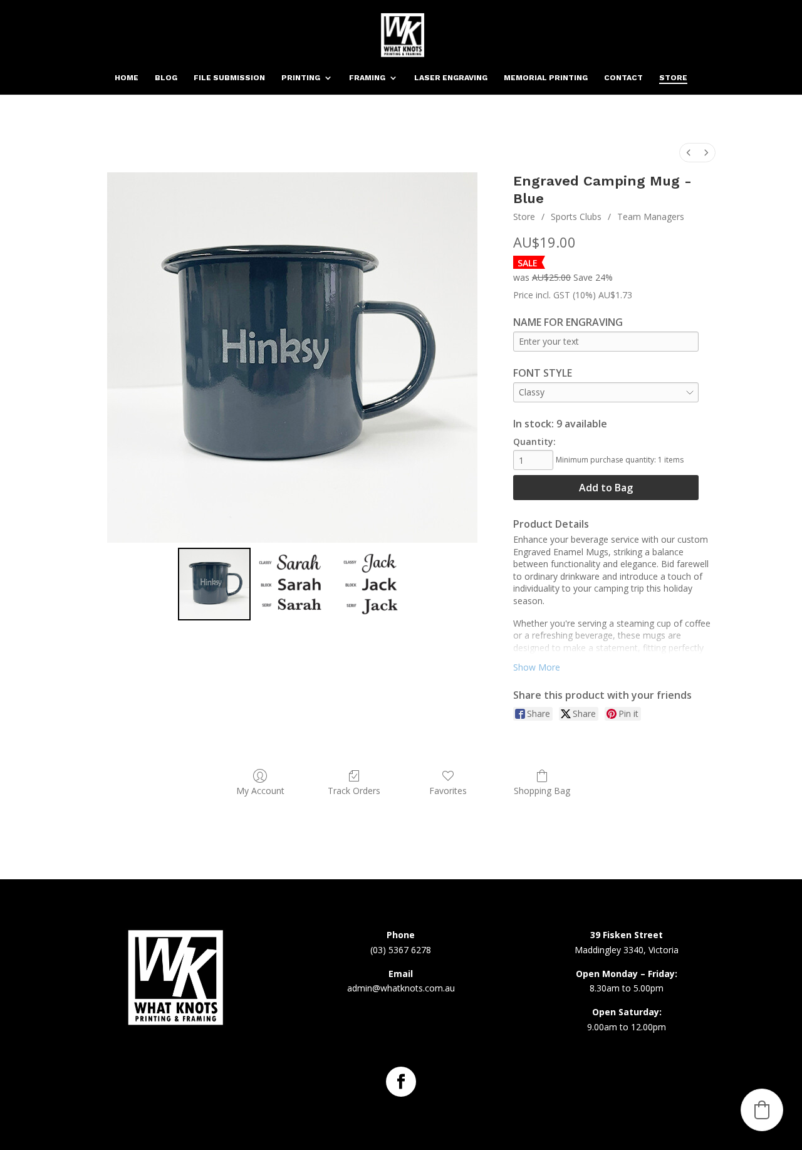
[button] (762, 1110)
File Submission (229, 77)
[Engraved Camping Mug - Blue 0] (214, 584)
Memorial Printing (546, 77)
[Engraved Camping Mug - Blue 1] (292, 584)
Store (673, 77)
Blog (166, 77)
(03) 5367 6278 (400, 950)
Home (126, 77)
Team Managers (650, 216)
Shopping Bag (542, 791)
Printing (300, 77)
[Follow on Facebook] (401, 1082)
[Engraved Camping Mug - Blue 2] (370, 584)
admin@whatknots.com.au (401, 988)
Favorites (448, 791)
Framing (367, 77)
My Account (260, 791)
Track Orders (354, 791)
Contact (623, 77)
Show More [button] (536, 667)
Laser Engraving (450, 77)
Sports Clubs (576, 216)
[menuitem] (688, 153)
